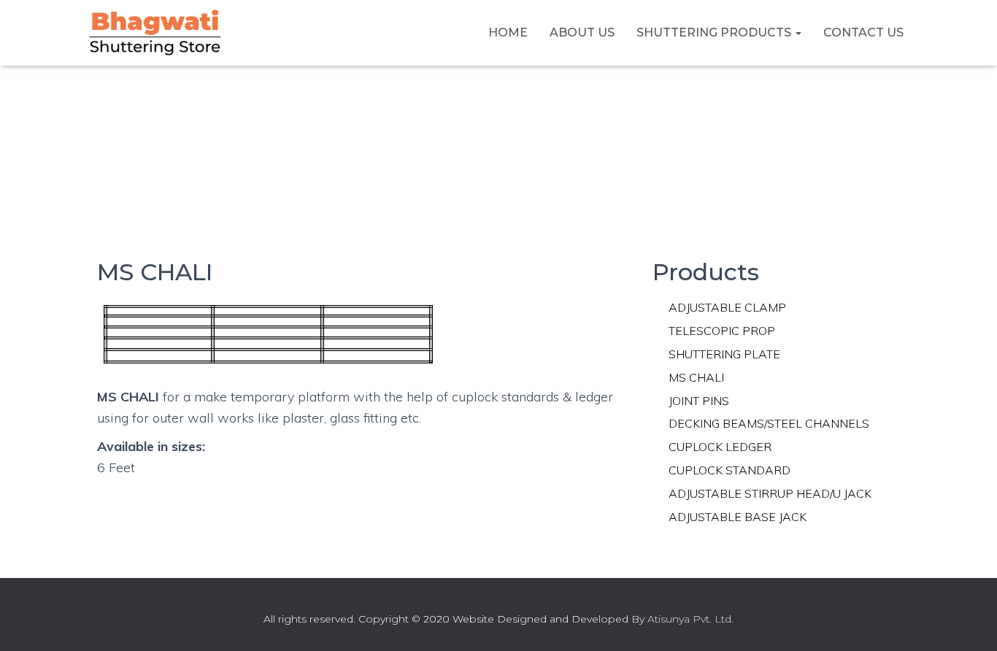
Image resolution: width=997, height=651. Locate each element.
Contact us (863, 32)
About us (582, 32)
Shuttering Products (715, 32)
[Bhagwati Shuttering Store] (155, 32)
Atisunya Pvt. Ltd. (690, 618)
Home (508, 32)
